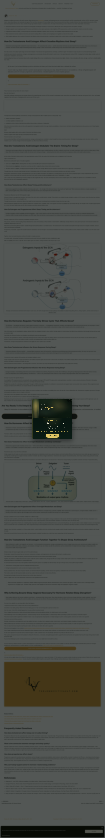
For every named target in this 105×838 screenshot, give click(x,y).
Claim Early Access (52, 435)
